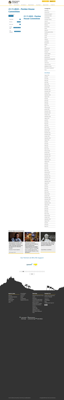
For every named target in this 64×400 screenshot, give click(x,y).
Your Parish (38, 4)
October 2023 (47, 136)
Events (45, 28)
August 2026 (46, 75)
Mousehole (46, 42)
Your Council (16, 4)
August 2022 (46, 161)
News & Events (31, 4)
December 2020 (47, 197)
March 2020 (46, 213)
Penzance (46, 51)
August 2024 (46, 118)
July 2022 (46, 163)
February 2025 (47, 107)
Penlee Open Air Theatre (37, 303)
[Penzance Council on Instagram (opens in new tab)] (46, 305)
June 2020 (46, 208)
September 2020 (47, 202)
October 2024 (47, 114)
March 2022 (46, 170)
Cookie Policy (21, 397)
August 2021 (46, 183)
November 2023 (47, 134)
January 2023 (46, 152)
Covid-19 (46, 21)
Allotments (46, 10)
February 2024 (47, 129)
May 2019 (46, 226)
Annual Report (23, 293)
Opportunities (45, 4)
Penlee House (47, 48)
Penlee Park (46, 50)
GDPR (9, 302)
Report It (52, 1)
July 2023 (46, 141)
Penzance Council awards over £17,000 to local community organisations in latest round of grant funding (31, 245)
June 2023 (46, 143)
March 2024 (46, 127)
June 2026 (46, 78)
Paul (45, 46)
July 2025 (46, 98)
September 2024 (47, 116)
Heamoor (46, 39)
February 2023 (47, 150)
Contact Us (53, 4)
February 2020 (47, 215)
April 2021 (46, 190)
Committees (22, 294)
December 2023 (47, 132)
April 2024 (46, 125)
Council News (47, 17)
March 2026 (46, 84)
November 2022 (47, 156)
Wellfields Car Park (48, 66)
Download (11, 15)
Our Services (23, 4)
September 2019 (47, 219)
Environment (46, 26)
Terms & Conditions (11, 397)
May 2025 (46, 102)
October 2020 (47, 201)
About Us (10, 295)
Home (10, 4)
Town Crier (46, 62)
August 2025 (46, 96)
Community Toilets (48, 15)
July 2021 (46, 184)
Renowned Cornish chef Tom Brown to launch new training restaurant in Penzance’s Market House (16, 245)
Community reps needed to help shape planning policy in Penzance (48, 244)
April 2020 (46, 211)
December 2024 (47, 111)
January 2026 (46, 87)
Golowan (46, 33)
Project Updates (47, 53)
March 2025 (46, 105)
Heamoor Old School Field (37, 300)
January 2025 (46, 109)
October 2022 (47, 157)
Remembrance (47, 57)
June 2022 (46, 165)
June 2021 (46, 186)
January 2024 (46, 130)
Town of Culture (47, 64)
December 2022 (47, 154)
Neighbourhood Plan (24, 299)
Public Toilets (47, 55)
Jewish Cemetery (35, 302)
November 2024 (47, 112)
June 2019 (46, 224)
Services (46, 60)
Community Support (48, 14)
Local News (46, 41)
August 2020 (46, 204)
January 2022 (46, 174)
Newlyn (45, 44)
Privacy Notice (17, 397)
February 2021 (47, 193)
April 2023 (46, 147)
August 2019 (46, 220)
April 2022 (46, 168)
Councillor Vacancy (48, 19)
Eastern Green (47, 23)
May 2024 (46, 123)
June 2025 (46, 100)
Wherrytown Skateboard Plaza (49, 69)
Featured (46, 30)
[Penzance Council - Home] (32, 2)
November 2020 (47, 199)
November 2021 (47, 177)
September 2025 (47, 94)
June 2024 (46, 121)
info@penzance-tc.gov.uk (49, 302)
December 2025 (47, 89)
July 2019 (46, 222)
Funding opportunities (48, 32)
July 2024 (46, 120)
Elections (46, 24)
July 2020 (46, 206)
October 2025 (47, 93)
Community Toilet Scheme (37, 299)
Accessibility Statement (12, 296)
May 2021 (46, 188)
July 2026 (46, 76)
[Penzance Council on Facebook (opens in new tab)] (45, 305)
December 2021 (47, 175)
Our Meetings (23, 298)
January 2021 (46, 195)
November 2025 (47, 91)
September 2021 (47, 181)
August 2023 (46, 139)
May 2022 (46, 166)
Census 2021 (46, 12)
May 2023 (46, 145)
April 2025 (46, 103)
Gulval (45, 37)
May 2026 (46, 80)
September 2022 (47, 159)
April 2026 (46, 82)
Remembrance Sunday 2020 (49, 59)
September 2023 (47, 138)
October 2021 (47, 179)
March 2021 (46, 192)
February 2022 (47, 172)
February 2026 (47, 85)
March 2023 (46, 148)
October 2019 (47, 217)
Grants (45, 35)
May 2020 (46, 210)
